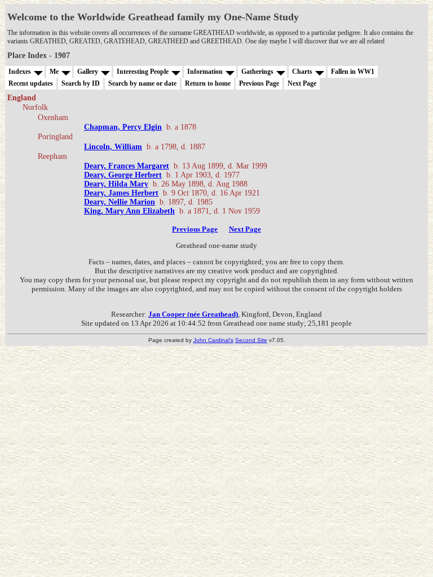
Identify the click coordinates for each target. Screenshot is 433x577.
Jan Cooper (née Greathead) (193, 314)
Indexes (19, 72)
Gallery (87, 72)
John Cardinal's (213, 340)
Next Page (302, 83)
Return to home (208, 83)
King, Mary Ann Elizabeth (129, 211)
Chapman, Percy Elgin (123, 127)
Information (205, 72)
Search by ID (80, 83)
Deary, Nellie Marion (119, 202)
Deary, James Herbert (121, 193)
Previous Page (259, 83)
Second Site (251, 340)
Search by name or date (142, 83)
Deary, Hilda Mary (116, 184)
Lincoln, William (113, 147)
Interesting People (143, 72)
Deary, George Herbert (123, 175)
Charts (302, 72)
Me (54, 72)
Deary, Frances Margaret (126, 166)
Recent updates (30, 83)
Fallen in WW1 (352, 72)
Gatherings (257, 72)
